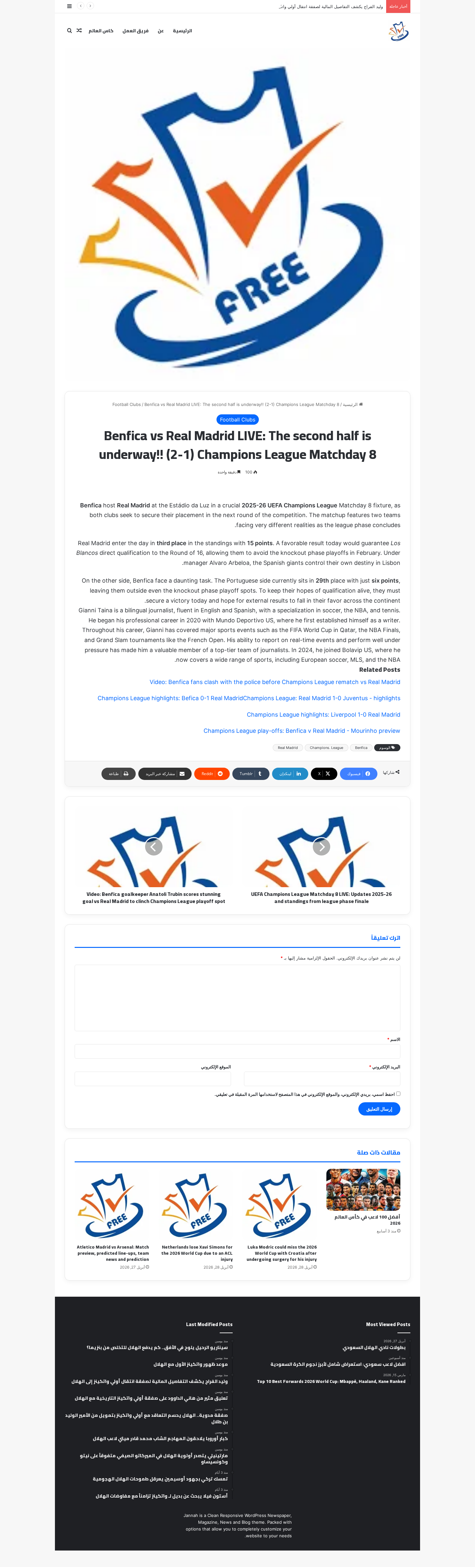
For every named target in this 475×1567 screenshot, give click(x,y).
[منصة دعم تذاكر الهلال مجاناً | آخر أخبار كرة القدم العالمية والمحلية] (399, 30)
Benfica (361, 747)
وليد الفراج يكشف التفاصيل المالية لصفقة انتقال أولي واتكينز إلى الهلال (319, 6)
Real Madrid (288, 747)
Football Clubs (126, 404)
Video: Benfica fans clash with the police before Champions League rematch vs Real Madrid (275, 682)
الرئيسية (182, 30)
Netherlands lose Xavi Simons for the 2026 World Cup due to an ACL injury (197, 1253)
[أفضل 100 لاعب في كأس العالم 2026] (363, 1189)
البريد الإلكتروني (384, 1066)
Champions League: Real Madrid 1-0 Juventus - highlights (321, 698)
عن (161, 30)
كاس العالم (101, 30)
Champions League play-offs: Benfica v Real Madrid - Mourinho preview (302, 730)
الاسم (393, 1039)
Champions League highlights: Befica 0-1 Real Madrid (170, 698)
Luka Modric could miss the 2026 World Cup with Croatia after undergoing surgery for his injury (282, 1253)
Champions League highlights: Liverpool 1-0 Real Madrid (323, 714)
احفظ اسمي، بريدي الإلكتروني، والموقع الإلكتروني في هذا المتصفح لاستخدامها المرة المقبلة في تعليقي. (305, 1094)
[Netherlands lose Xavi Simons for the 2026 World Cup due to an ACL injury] (196, 1204)
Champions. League (326, 747)
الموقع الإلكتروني (216, 1066)
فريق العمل (135, 30)
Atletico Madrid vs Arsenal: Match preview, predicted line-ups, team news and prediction (113, 1253)
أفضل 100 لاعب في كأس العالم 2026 (367, 1220)
